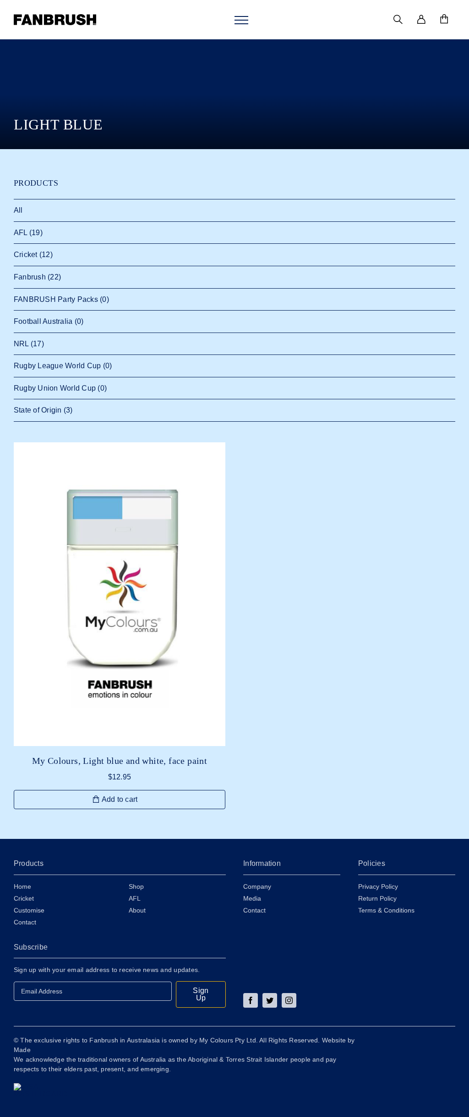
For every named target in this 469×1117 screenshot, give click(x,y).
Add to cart (120, 799)
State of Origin (38, 410)
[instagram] (289, 1000)
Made (22, 1049)
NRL (21, 344)
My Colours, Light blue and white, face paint (119, 761)
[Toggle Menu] (241, 20)
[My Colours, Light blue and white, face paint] (119, 594)
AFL (20, 232)
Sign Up (200, 994)
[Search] (398, 19)
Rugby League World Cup (57, 366)
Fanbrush (30, 277)
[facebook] (250, 1000)
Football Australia (43, 321)
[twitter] (269, 1000)
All (18, 210)
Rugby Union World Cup (55, 388)
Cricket (26, 254)
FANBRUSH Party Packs (56, 299)
